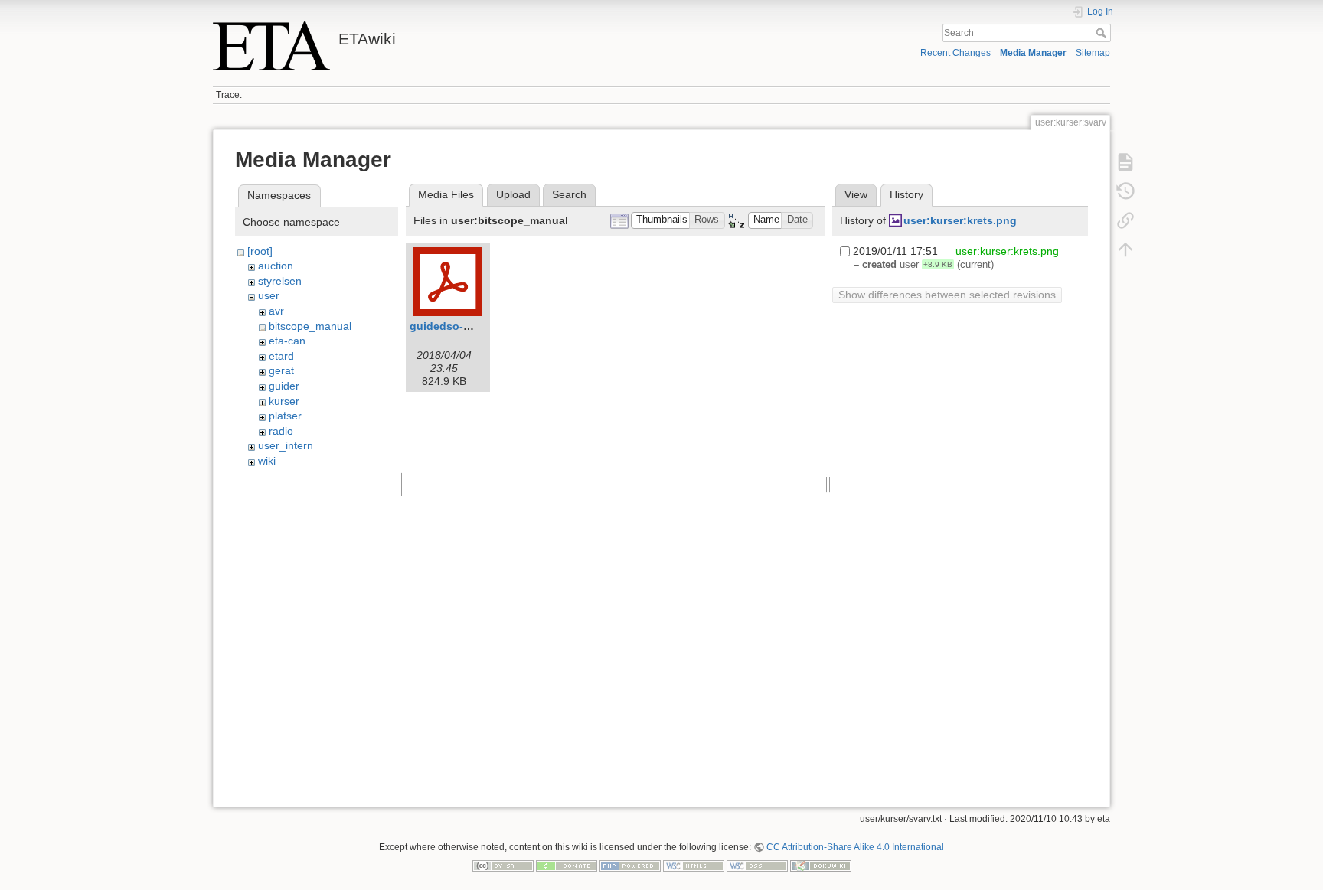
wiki (267, 461)
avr (276, 311)
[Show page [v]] (1125, 162)
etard (281, 356)
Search (1103, 33)
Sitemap (1093, 52)
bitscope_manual (310, 326)
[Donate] (566, 864)
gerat (281, 370)
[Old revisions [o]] (1125, 191)
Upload (513, 194)
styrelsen (280, 281)
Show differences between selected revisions (947, 295)
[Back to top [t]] (1125, 249)
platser (285, 415)
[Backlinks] (1125, 220)
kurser (284, 401)
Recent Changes (955, 52)
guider (284, 386)
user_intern (285, 445)
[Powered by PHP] (630, 864)
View (855, 194)
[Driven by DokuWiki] (820, 864)
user (268, 295)
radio (281, 431)
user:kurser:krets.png (960, 220)
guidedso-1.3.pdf (454, 326)
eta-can (287, 340)
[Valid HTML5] (693, 864)
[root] (260, 251)
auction (275, 265)
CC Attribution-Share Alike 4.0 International (855, 847)
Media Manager (1033, 52)
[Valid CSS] (757, 864)
